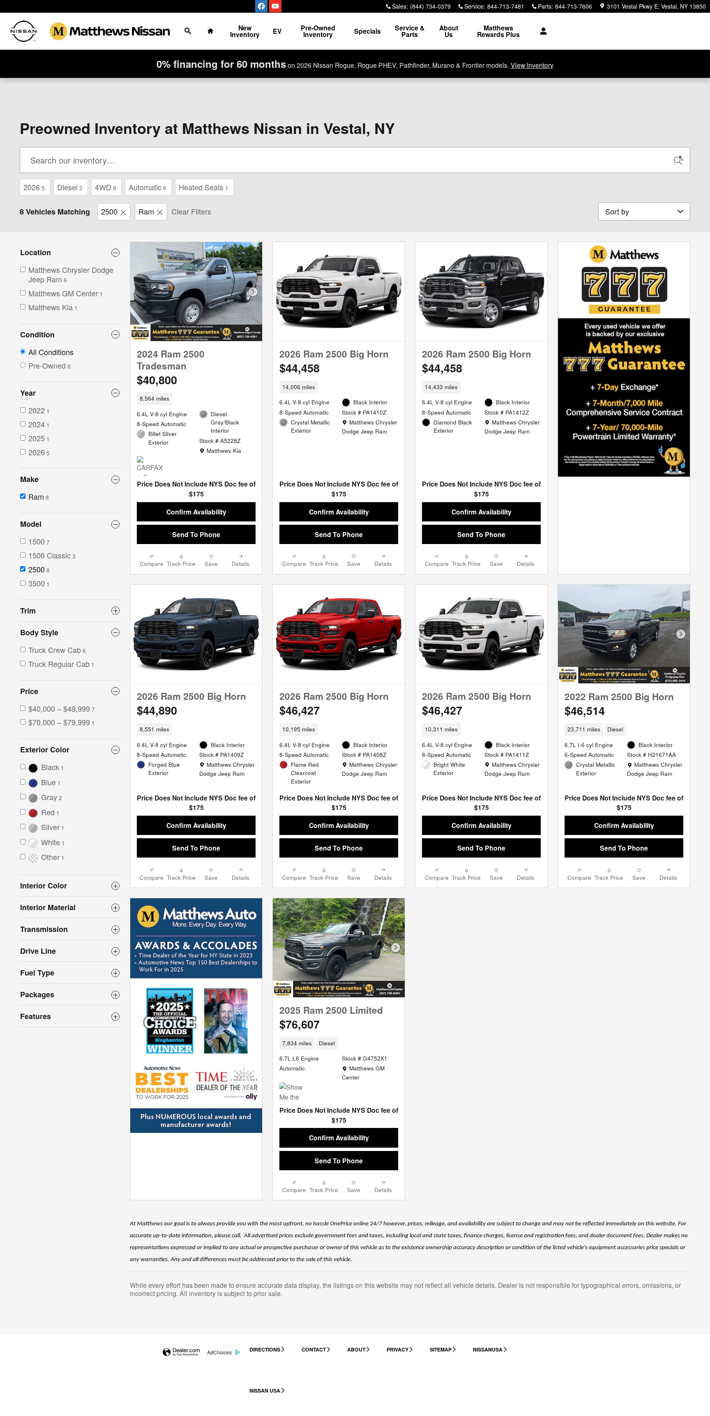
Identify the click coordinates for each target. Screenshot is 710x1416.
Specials (367, 31)
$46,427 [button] (299, 710)
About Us (448, 31)
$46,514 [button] (585, 710)
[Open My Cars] (541, 31)
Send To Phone (196, 534)
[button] (196, 398)
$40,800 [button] (157, 379)
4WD (105, 187)
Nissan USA (264, 1390)
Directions (264, 1349)
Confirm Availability (196, 512)
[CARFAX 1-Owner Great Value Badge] (152, 466)
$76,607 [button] (299, 1024)
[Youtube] (275, 6)
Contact (314, 1349)
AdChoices (219, 1352)
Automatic (147, 187)
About (356, 1349)
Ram (146, 211)
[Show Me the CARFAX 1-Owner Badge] (294, 1092)
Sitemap (441, 1349)
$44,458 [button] (299, 368)
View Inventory (532, 64)
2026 (34, 187)
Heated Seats (203, 187)
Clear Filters (191, 211)
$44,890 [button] (157, 710)
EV (277, 31)
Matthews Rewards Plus (498, 31)
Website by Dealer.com (181, 1352)
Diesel (70, 187)
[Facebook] (261, 6)
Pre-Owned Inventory (318, 31)
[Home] (23, 31)
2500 (109, 211)
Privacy (397, 1349)
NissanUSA (488, 1349)
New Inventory (245, 31)
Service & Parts (409, 31)
